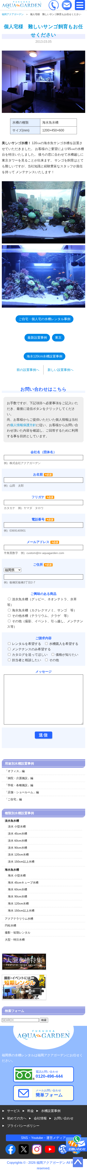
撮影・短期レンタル (17, 932)
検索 (44, 1020)
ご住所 (42, 564)
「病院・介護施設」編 (19, 778)
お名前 (38, 474)
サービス (13, 1111)
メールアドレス (38, 542)
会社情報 (40, 1118)
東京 (58, 337)
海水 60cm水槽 (17, 889)
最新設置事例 (37, 337)
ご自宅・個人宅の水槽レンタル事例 (44, 319)
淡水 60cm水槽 (17, 840)
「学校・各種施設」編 (19, 785)
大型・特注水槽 (15, 939)
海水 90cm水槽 (17, 896)
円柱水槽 (10, 925)
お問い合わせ (63, 1118)
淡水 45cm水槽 (17, 833)
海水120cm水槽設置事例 (44, 356)
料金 (30, 1111)
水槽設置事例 (50, 1111)
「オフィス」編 (15, 771)
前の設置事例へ (28, 370)
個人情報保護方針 (23, 425)
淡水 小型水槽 (17, 826)
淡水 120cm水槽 (18, 854)
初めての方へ (17, 1118)
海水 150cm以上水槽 (21, 910)
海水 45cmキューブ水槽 (23, 882)
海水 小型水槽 (17, 875)
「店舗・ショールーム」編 (22, 792)
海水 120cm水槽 (18, 903)
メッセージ (43, 671)
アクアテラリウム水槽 (19, 918)
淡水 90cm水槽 (17, 847)
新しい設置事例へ (60, 370)
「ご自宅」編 (13, 799)
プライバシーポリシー (23, 1125)
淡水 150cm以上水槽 (21, 861)
